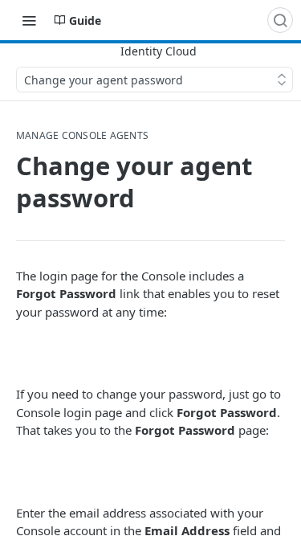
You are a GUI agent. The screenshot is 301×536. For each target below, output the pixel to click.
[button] (150, 353)
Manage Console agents (82, 135)
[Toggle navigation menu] (29, 20)
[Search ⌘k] (280, 20)
